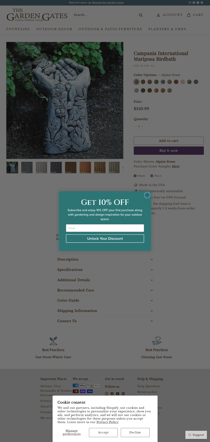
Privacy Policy (108, 422)
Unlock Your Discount (105, 238)
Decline (135, 432)
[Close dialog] (147, 195)
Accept (103, 432)
